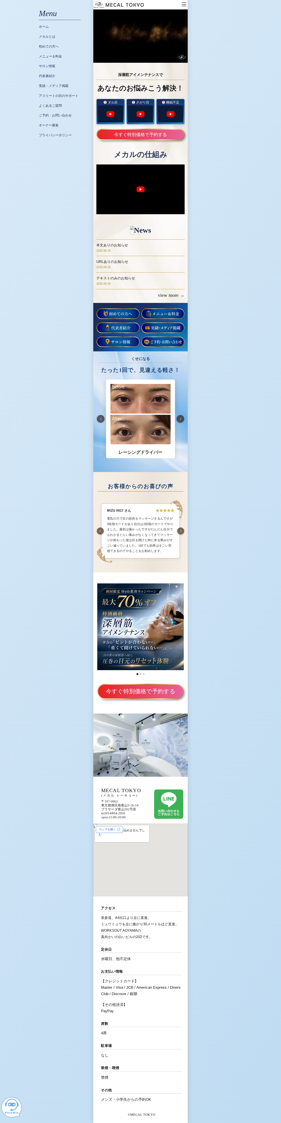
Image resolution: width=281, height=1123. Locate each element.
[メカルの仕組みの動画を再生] (140, 189)
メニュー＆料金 (50, 56)
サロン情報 (47, 66)
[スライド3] (143, 674)
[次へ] (180, 419)
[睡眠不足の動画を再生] (170, 113)
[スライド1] (137, 674)
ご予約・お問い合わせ (55, 115)
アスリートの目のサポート (58, 96)
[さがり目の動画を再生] (140, 113)
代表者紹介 (47, 76)
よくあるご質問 (50, 105)
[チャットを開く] (11, 1107)
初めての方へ (49, 46)
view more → (171, 295)
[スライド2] (140, 674)
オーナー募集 (49, 125)
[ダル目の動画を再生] (110, 113)
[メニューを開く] (184, 5)
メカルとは (47, 36)
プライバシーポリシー (55, 135)
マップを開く (107, 829)
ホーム (44, 26)
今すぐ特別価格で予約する (140, 134)
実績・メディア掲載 (53, 86)
